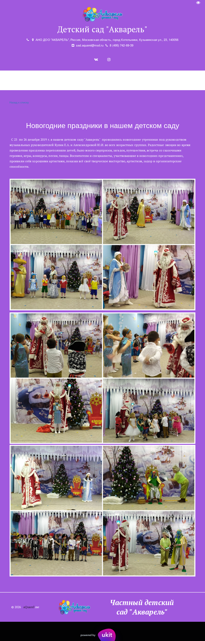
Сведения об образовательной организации (53, 80)
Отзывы (110, 80)
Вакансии (133, 80)
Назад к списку (19, 102)
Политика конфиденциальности (177, 80)
